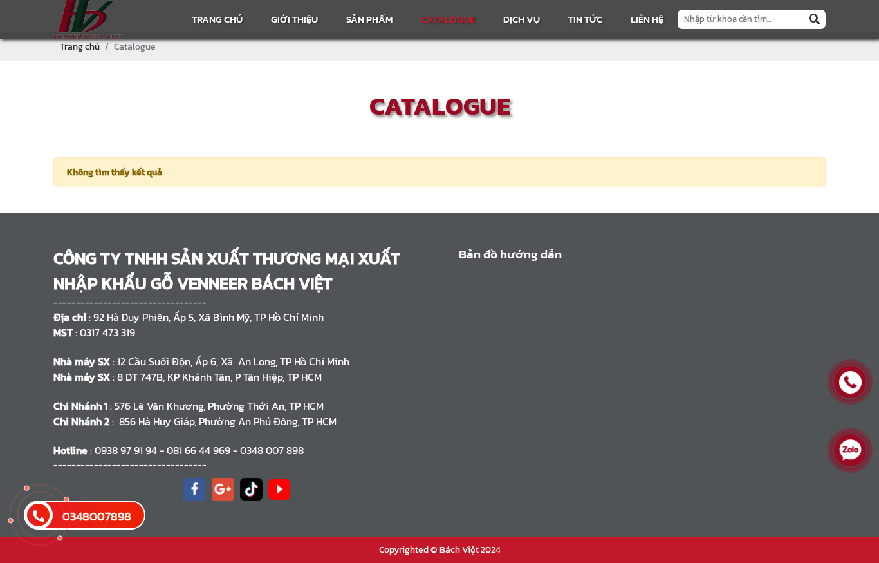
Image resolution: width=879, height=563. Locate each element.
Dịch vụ (521, 19)
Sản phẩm (369, 19)
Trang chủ (217, 19)
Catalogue (448, 19)
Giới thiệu (294, 19)
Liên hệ (647, 19)
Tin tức (585, 19)
